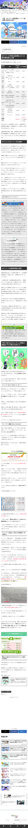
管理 (14, 823)
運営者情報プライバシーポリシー (20, 820)
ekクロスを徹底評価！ (7, 691)
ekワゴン (4, 694)
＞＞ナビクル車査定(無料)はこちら (14, 633)
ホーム (7, 820)
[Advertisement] (14, 712)
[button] (25, 427)
